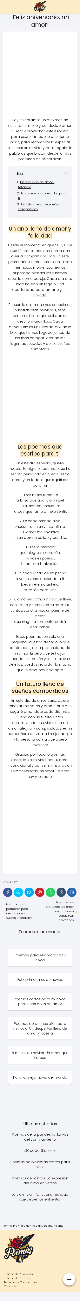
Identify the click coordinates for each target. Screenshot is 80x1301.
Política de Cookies (17, 1278)
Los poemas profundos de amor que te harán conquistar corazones (60, 911)
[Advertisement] (40, 76)
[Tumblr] (61, 892)
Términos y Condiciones (20, 1282)
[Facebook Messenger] (18, 892)
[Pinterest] (39, 892)
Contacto (10, 1286)
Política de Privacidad (19, 1274)
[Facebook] (7, 892)
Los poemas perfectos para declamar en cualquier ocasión (19, 911)
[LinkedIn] (72, 892)
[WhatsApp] (50, 892)
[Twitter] (29, 892)
